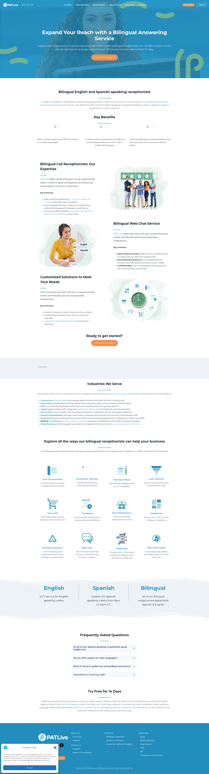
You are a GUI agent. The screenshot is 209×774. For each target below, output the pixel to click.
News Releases (147, 740)
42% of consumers (70, 704)
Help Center (146, 744)
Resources (143, 733)
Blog (142, 737)
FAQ (142, 748)
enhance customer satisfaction (127, 394)
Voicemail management (80, 211)
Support (76, 749)
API (141, 751)
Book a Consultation (82, 752)
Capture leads (60, 400)
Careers (76, 740)
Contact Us (76, 745)
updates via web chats (88, 409)
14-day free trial (127, 707)
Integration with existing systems (59, 321)
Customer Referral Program (119, 744)
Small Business (48, 424)
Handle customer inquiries (75, 421)
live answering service (90, 707)
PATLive (44, 179)
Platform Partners (114, 740)
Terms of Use (128, 768)
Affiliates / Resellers (115, 737)
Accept (30, 768)
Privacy (116, 768)
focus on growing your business (125, 424)
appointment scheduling (56, 214)
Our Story (77, 737)
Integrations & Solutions (151, 755)
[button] (55, 748)
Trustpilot (41, 367)
